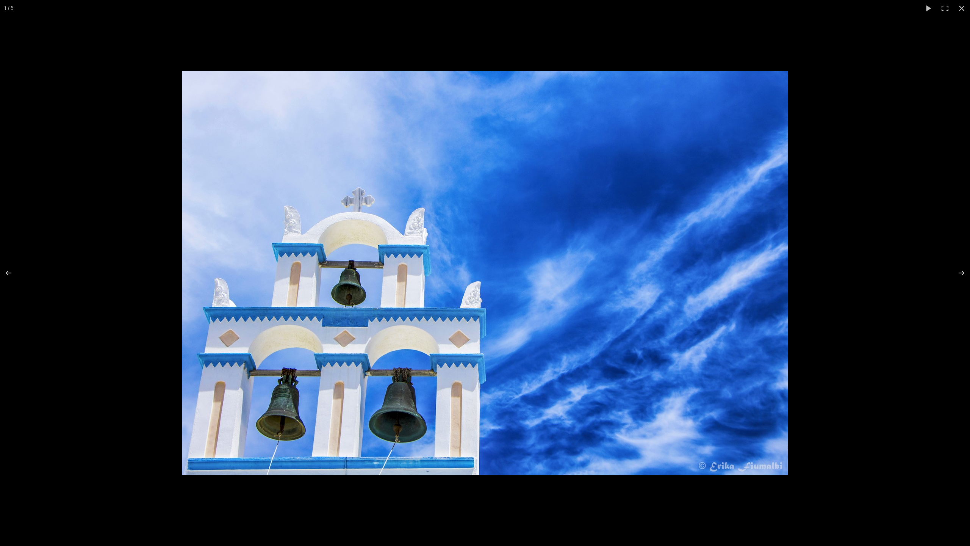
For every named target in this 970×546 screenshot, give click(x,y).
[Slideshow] (928, 8)
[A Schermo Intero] (945, 8)
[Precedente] (13, 273)
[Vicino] (961, 8)
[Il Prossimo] (956, 273)
